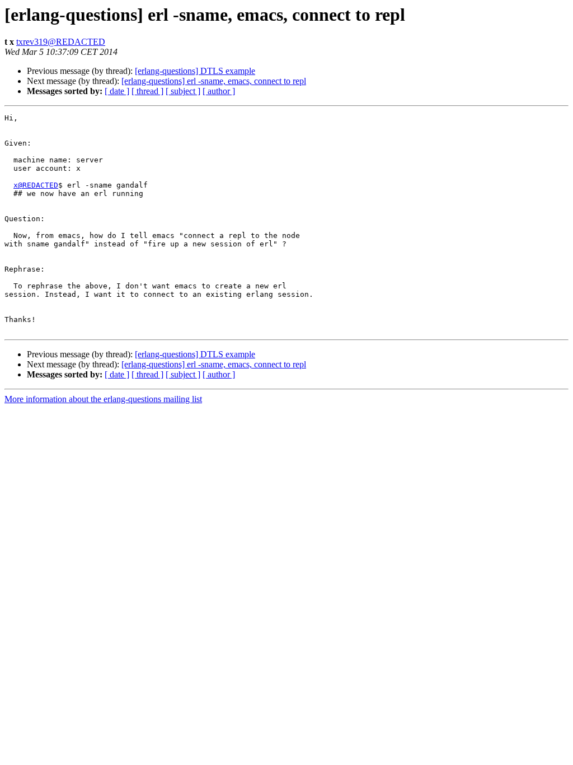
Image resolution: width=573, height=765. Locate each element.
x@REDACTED (35, 185)
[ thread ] (147, 91)
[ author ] (219, 91)
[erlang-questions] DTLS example (195, 71)
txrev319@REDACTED (60, 41)
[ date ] (117, 91)
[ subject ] (183, 91)
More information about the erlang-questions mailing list (103, 399)
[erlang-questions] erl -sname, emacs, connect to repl (213, 81)
